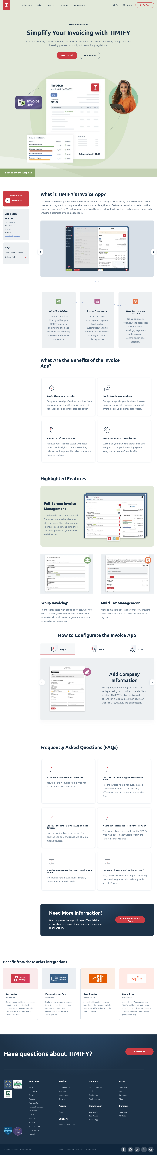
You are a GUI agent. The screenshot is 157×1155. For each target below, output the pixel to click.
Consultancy (34, 1130)
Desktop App (94, 1112)
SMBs (31, 1087)
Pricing (51, 5)
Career (122, 1091)
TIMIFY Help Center (67, 1125)
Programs (123, 1112)
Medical (32, 1122)
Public (31, 1115)
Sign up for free (95, 1087)
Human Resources (36, 1107)
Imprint (60, 1149)
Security (62, 1099)
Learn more (90, 55)
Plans (61, 1112)
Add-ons (62, 1091)
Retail (31, 1095)
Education (33, 1111)
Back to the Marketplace (18, 172)
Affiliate (122, 1116)
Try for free (144, 5)
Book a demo (94, 1099)
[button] (95, 281)
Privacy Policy (10, 257)
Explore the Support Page (130, 919)
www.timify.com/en (12, 236)
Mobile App (93, 1120)
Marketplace (64, 1095)
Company (123, 1087)
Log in (91, 1091)
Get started (67, 55)
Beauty (32, 1119)
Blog (121, 1099)
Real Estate (33, 1103)
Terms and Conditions (14, 253)
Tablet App (93, 1116)
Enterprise (64, 5)
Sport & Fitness (35, 1126)
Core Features (64, 1087)
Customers (123, 1095)
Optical (32, 1134)
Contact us (139, 1051)
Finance (32, 1099)
